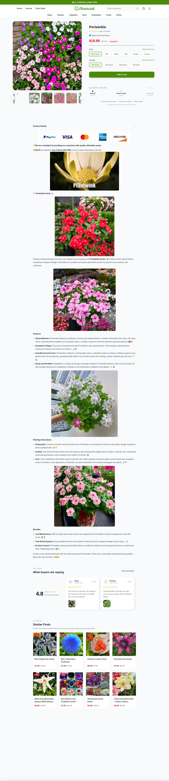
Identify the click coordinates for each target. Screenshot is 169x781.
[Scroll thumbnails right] (82, 98)
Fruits (108, 15)
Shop (49, 15)
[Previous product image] (16, 56)
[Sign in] (149, 8)
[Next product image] (78, 56)
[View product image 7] (71, 98)
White (116, 54)
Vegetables (96, 15)
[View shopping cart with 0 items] (143, 8)
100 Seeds (123, 65)
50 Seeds (136, 65)
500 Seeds (95, 65)
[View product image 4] (34, 98)
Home (19, 8)
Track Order (40, 8)
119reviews (106, 31)
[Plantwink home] (84, 8)
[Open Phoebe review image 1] (107, 603)
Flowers (60, 15)
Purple (135, 54)
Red (125, 54)
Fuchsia (147, 54)
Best (84, 15)
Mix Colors (95, 54)
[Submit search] (137, 8)
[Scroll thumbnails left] (13, 98)
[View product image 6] (59, 98)
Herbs (119, 15)
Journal (28, 8)
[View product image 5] (46, 98)
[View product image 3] (21, 98)
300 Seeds (109, 65)
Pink (106, 54)
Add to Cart (122, 75)
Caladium (73, 15)
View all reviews (128, 571)
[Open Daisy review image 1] (71, 603)
